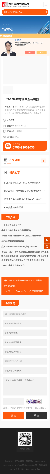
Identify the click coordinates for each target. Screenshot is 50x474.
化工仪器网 (19, 461)
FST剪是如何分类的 (13, 207)
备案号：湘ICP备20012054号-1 (27, 469)
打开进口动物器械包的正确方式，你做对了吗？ (25, 199)
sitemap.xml (40, 461)
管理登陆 (29, 461)
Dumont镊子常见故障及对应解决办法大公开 (25, 191)
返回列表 (12, 286)
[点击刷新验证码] (34, 401)
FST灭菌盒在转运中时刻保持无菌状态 (22, 183)
